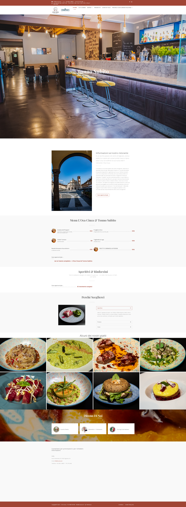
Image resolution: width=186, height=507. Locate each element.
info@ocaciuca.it (58, 461)
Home (75, 7)
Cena (98, 327)
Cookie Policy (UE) (129, 504)
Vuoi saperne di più (102, 195)
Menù (89, 7)
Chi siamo (82, 7)
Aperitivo (99, 308)
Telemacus (88, 504)
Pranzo (99, 322)
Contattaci (106, 7)
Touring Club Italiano (123, 429)
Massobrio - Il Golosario (95, 429)
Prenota (97, 7)
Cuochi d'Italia (64, 429)
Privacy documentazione (121, 7)
